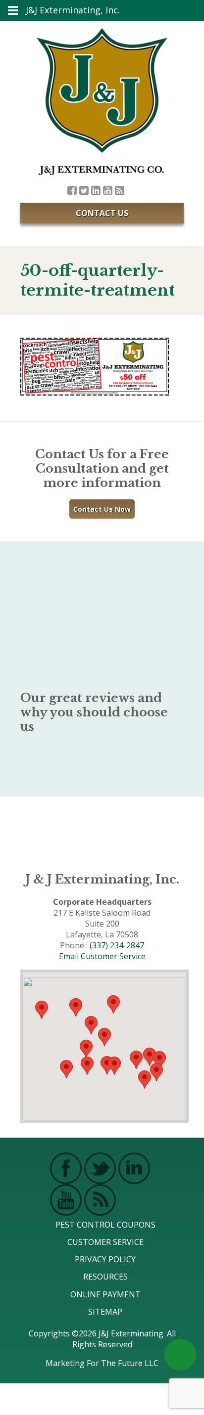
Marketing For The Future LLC (102, 1363)
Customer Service (105, 1242)
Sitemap (105, 1311)
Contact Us (102, 213)
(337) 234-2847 (117, 945)
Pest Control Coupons (105, 1224)
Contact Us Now (102, 509)
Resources (105, 1276)
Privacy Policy (105, 1259)
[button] (114, 1066)
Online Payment (105, 1294)
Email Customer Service (102, 956)
